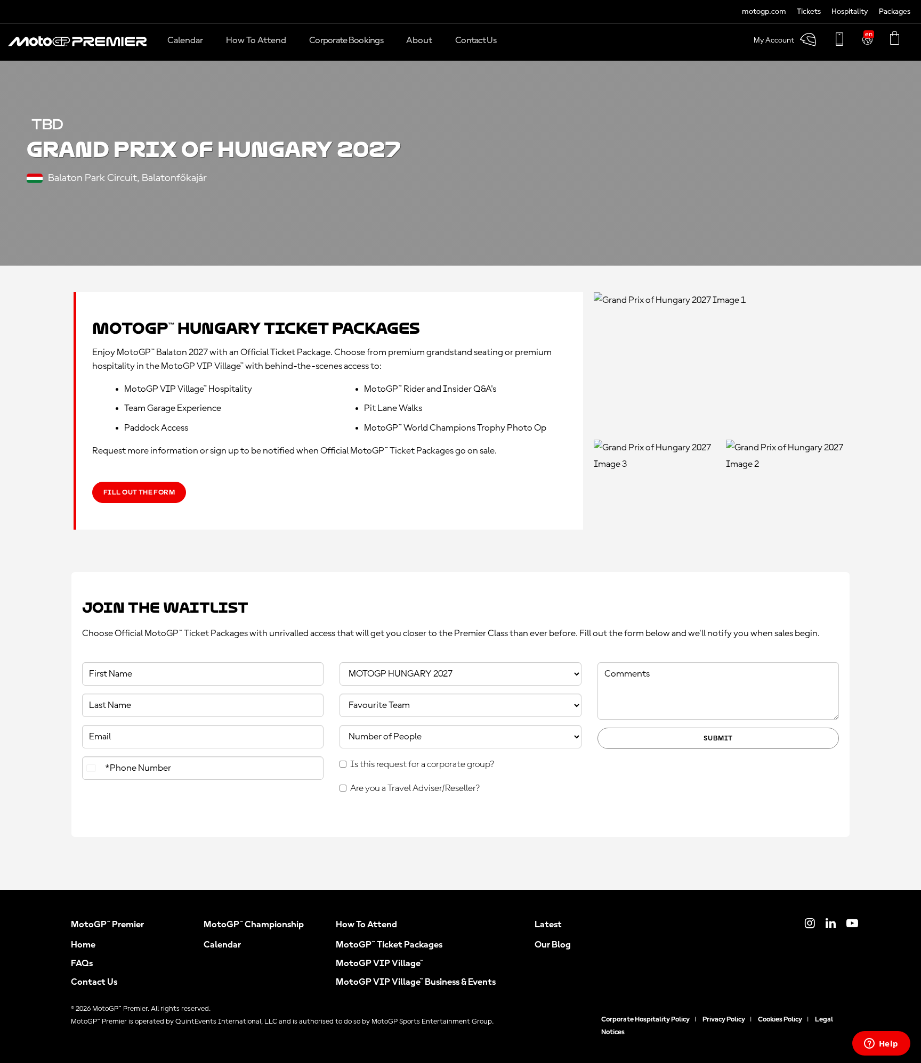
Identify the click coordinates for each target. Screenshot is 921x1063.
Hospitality (849, 12)
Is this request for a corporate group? (422, 764)
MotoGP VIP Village (379, 963)
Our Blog (553, 945)
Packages (894, 12)
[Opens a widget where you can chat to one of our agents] (881, 1044)
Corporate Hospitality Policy (645, 1019)
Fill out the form (139, 492)
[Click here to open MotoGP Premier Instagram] (810, 924)
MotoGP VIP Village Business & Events (416, 982)
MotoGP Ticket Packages (389, 945)
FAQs (82, 963)
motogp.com (764, 12)
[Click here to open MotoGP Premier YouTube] (852, 924)
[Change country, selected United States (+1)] (92, 768)
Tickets (809, 12)
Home (83, 945)
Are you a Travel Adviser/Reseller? (415, 788)
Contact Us (94, 982)
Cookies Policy (780, 1019)
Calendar (222, 945)
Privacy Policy (723, 1019)
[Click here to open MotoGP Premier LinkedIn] (831, 924)
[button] (77, 46)
